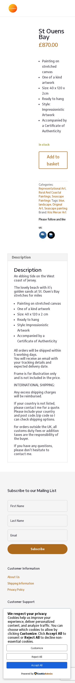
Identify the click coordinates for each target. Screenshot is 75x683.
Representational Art (52, 188)
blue (61, 200)
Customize (37, 648)
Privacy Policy (16, 589)
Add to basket (53, 160)
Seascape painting (55, 208)
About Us (14, 577)
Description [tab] (21, 257)
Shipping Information (21, 583)
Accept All (36, 665)
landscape (45, 204)
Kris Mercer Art (57, 212)
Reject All (37, 656)
